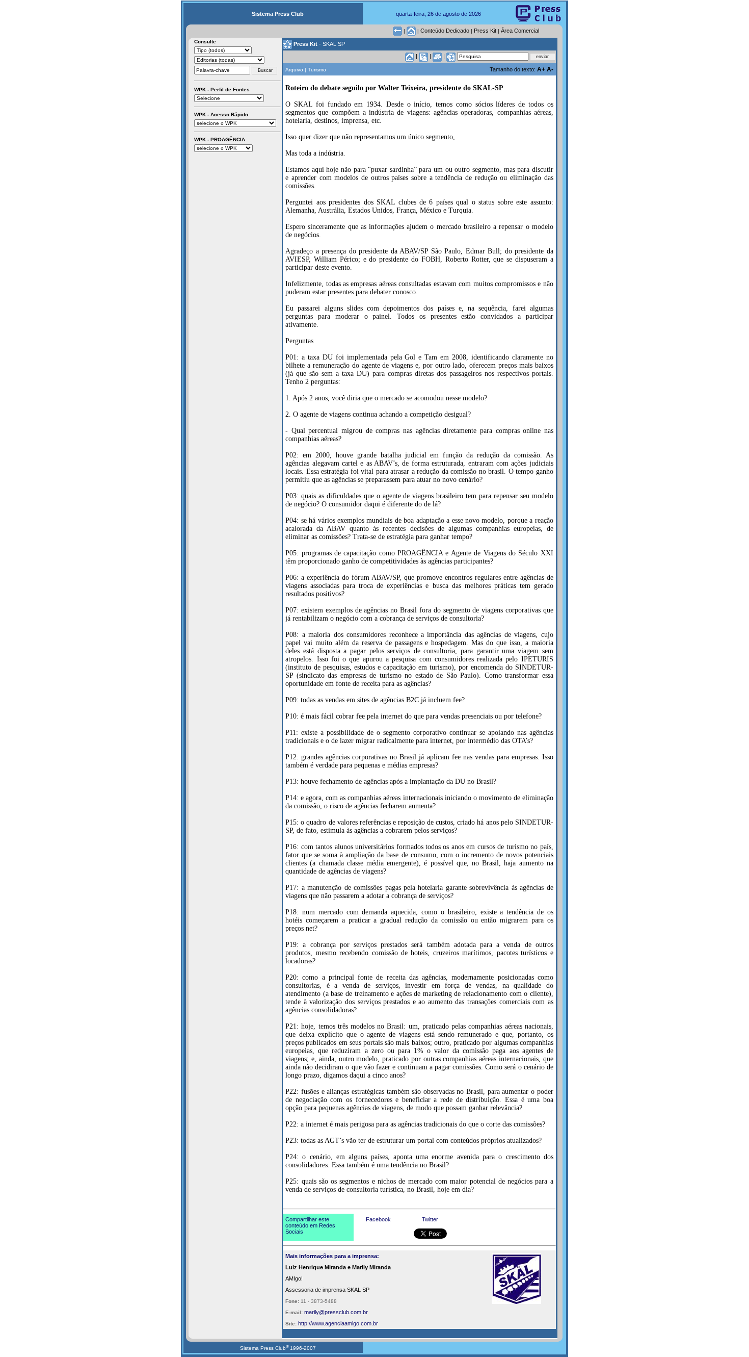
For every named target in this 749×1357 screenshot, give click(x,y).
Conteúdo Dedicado (444, 31)
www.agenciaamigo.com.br (345, 1323)
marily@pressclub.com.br (336, 1312)
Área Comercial (520, 31)
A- (550, 69)
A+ (542, 69)
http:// (305, 1323)
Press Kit (485, 31)
